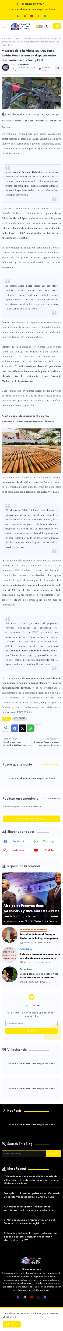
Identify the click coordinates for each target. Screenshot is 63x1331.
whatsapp (49, 841)
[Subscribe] (57, 26)
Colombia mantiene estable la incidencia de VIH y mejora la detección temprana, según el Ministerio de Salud (31, 1180)
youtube (49, 850)
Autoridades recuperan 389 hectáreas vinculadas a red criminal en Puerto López (29, 1209)
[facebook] (18, 15)
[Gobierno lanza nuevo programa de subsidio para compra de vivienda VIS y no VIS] (10, 954)
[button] (39, 26)
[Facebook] (14, 728)
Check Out (8, 1317)
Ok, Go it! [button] (11, 1324)
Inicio (4, 39)
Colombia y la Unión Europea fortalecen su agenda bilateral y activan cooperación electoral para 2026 (30, 1237)
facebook (18, 841)
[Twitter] (22, 728)
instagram (18, 850)
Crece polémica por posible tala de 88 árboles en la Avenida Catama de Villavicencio (39, 976)
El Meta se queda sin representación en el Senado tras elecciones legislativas (29, 1222)
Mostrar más (48, 764)
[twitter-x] (24, 15)
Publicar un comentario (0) (31, 818)
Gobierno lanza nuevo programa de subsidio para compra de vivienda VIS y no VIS (40, 956)
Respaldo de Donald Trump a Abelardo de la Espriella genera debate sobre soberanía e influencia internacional (39, 936)
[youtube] (31, 15)
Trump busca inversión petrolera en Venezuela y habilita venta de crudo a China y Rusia (32, 1195)
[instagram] (38, 15)
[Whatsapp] (30, 728)
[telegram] (44, 15)
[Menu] (4, 26)
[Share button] (37, 728)
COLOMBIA (14, 39)
